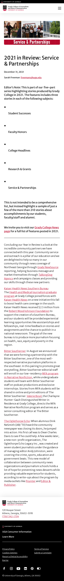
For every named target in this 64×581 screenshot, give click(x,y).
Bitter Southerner (15, 351)
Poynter (31, 481)
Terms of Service (41, 549)
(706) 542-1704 (10, 516)
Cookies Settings (9, 553)
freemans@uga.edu (31, 77)
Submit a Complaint (43, 553)
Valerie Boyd (34, 396)
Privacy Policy (8, 549)
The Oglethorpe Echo (17, 421)
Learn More (8, 536)
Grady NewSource (47, 267)
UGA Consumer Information (17, 531)
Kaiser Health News (15, 299)
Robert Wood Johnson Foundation (29, 311)
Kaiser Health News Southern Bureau (26, 288)
